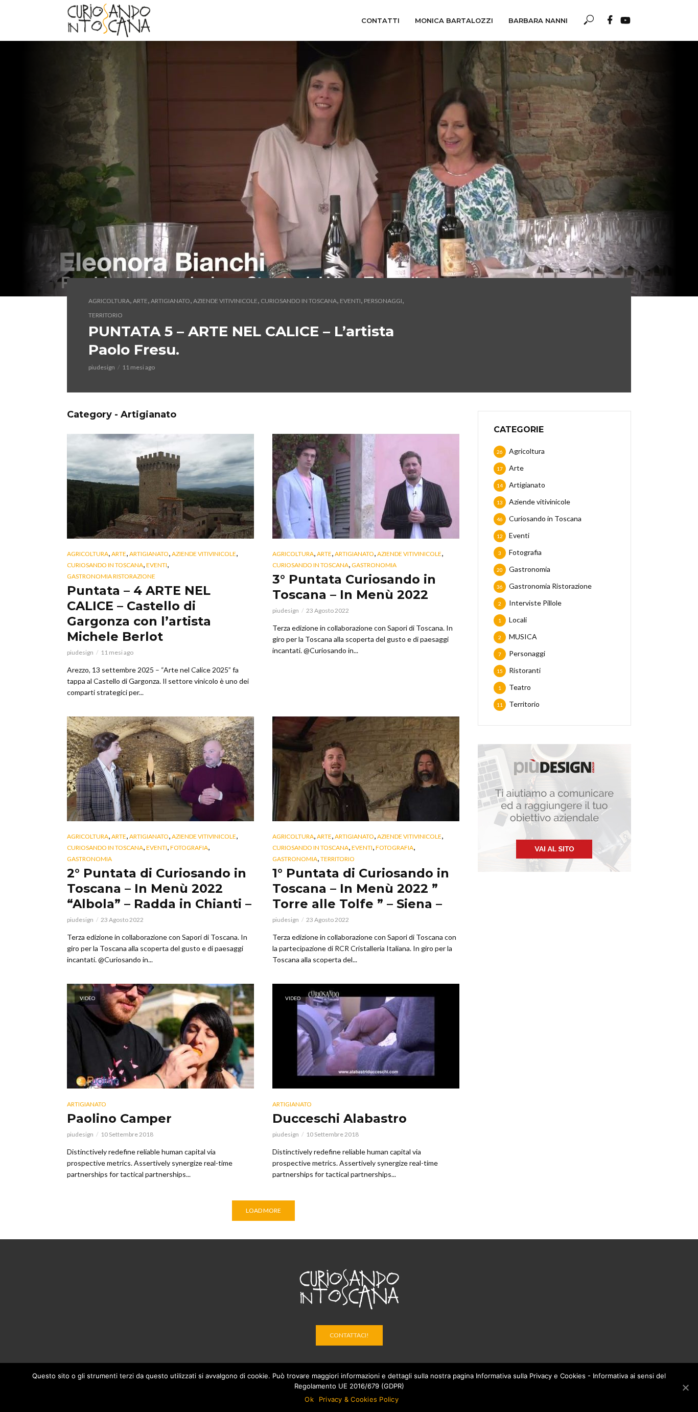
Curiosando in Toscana (299, 301)
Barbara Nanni (538, 20)
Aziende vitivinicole (225, 301)
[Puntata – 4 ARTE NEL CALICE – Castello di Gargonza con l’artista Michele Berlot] (160, 486)
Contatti (380, 20)
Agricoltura (109, 301)
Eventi (350, 301)
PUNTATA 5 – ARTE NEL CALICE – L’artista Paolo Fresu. (241, 340)
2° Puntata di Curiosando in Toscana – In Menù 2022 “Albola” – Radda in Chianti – (159, 888)
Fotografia (189, 847)
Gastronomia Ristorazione (111, 576)
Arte (140, 301)
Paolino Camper (119, 1118)
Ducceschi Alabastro (339, 1118)
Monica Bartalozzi (454, 20)
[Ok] (685, 1387)
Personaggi (383, 301)
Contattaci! (349, 1335)
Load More (263, 1210)
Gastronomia (374, 565)
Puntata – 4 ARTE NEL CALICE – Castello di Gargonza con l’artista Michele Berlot (139, 613)
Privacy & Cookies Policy (359, 1399)
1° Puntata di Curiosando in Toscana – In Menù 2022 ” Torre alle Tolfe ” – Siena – (360, 888)
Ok (309, 1399)
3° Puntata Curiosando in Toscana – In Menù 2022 (354, 587)
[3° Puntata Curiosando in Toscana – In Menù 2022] (365, 486)
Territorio (105, 315)
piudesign (101, 367)
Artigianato (170, 301)
